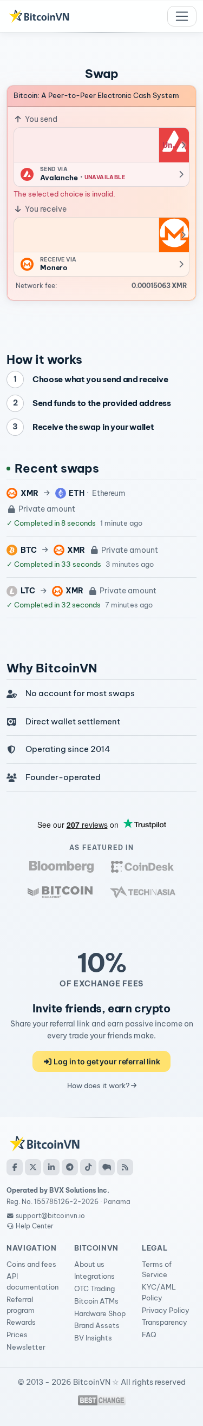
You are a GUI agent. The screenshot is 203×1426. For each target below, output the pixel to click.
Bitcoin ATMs (96, 1301)
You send (40, 119)
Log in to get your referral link (106, 1061)
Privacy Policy (165, 1310)
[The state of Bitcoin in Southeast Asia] (143, 892)
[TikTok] (88, 1167)
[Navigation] (182, 16)
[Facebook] (14, 1167)
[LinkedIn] (51, 1167)
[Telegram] (70, 1167)
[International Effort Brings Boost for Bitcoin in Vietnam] (142, 866)
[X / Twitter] (33, 1167)
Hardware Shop (100, 1313)
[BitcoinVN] (38, 16)
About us (89, 1264)
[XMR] (174, 235)
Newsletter (25, 1347)
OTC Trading (94, 1288)
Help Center (34, 1226)
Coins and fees (31, 1264)
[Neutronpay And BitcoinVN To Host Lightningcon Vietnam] (60, 892)
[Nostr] (107, 1167)
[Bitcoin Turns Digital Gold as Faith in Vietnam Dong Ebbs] (61, 866)
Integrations (94, 1276)
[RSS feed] (125, 1167)
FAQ (149, 1334)
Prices (17, 1334)
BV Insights (93, 1337)
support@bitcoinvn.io (50, 1216)
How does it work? (99, 1085)
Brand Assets (97, 1325)
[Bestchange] (102, 1400)
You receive (45, 209)
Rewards (21, 1322)
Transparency (164, 1322)
